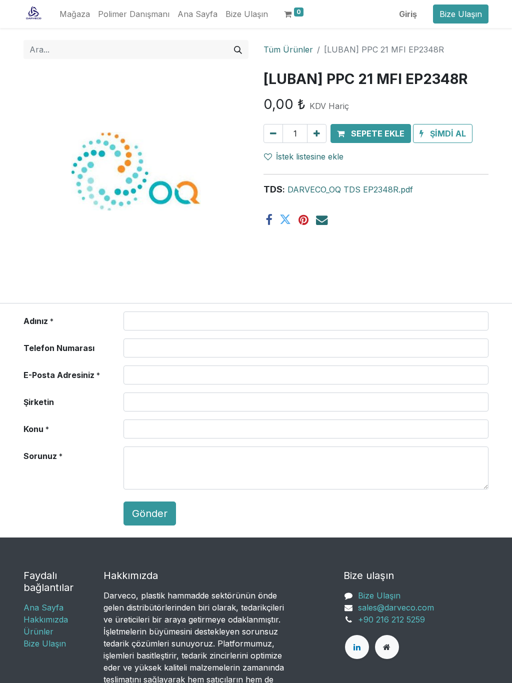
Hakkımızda (46, 619)
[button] (370, 133)
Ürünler (39, 631)
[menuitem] (75, 14)
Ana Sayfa (44, 607)
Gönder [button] (150, 514)
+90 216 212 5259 (391, 619)
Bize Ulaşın (461, 14)
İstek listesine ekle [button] (310, 157)
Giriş (408, 14)
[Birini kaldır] (273, 133)
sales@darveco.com (396, 607)
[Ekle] (316, 133)
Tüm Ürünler (288, 49)
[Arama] (238, 49)
